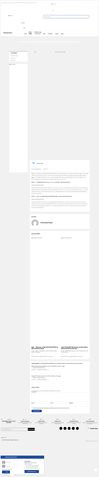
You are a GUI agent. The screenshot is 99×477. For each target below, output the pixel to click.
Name (33, 402)
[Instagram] (73, 428)
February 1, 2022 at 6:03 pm (38, 377)
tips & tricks (13, 60)
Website (71, 402)
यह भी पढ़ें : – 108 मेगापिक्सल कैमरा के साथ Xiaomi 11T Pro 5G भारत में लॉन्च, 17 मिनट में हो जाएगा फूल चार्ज (50, 182)
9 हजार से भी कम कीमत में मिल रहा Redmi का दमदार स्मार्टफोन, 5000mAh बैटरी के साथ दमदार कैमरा (74, 348)
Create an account (32, 471)
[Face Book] (60, 428)
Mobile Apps (94, 428)
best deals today (14, 55)
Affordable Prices (74, 421)
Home (30, 44)
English (54, 3)
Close (97, 1)
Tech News (34, 44)
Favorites (23, 22)
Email (52, 402)
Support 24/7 (58, 421)
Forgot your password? (7, 469)
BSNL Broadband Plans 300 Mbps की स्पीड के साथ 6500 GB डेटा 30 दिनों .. (46, 366)
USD (53, 10)
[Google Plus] (77, 428)
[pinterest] (69, 428)
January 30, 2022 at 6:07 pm (38, 367)
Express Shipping (25, 421)
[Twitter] (65, 428)
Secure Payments (90, 421)
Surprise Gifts (41, 421)
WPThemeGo (94, 441)
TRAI (32, 177)
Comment (34, 392)
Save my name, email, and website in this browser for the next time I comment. (51, 408)
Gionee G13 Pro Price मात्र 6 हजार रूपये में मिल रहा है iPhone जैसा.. (44, 376)
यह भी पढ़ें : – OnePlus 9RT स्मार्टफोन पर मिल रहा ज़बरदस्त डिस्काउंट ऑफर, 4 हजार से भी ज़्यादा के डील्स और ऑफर (51, 196)
